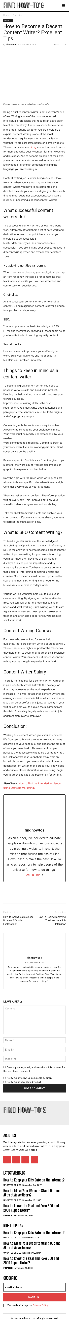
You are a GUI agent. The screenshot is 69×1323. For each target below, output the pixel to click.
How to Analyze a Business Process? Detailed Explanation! (18, 920)
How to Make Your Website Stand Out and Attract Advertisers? (31, 1192)
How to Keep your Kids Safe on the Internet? (33, 1180)
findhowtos (11, 44)
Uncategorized (12, 1185)
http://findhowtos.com (35, 962)
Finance (8, 1215)
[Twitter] (14, 52)
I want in (32, 1297)
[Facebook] (6, 52)
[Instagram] (37, 984)
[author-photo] (34, 952)
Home (6, 15)
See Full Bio (32, 875)
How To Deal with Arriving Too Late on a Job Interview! (52, 920)
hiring (33, 147)
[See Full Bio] (43, 875)
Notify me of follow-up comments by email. (29, 1077)
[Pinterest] (22, 52)
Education (17, 15)
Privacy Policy (40, 1305)
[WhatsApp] (29, 52)
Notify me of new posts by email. (24, 1082)
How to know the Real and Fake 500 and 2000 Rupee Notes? (31, 1208)
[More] (37, 52)
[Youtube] (34, 1159)
